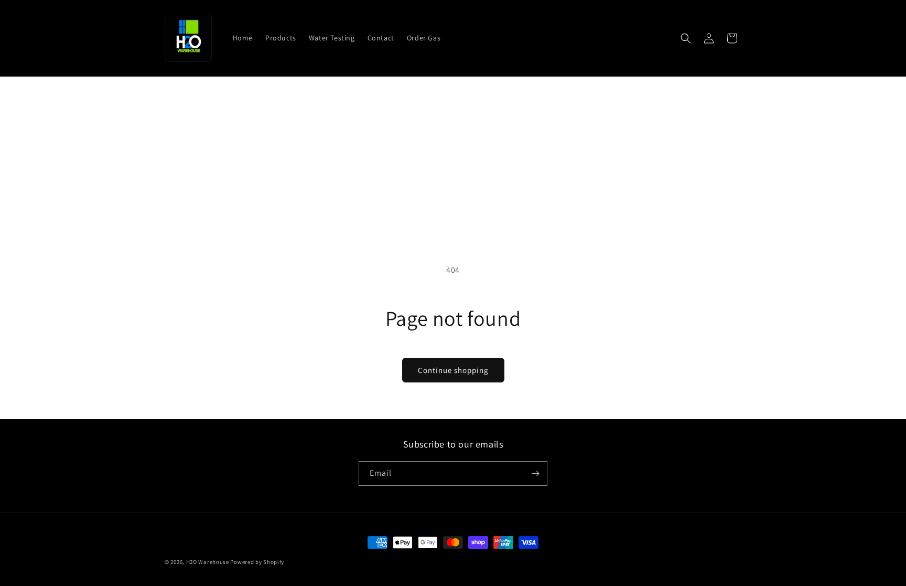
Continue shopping (453, 370)
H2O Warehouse (207, 562)
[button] (685, 38)
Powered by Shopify (257, 562)
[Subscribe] (535, 473)
